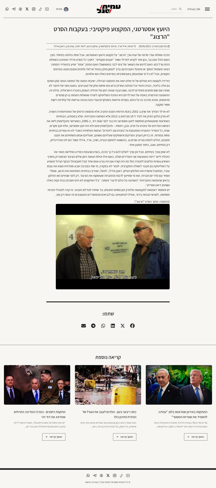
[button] (132, 326)
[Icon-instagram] (33, 9)
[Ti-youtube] (47, 9)
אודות (59, 9)
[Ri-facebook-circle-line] (20, 9)
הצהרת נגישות (92, 482)
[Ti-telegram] (13, 9)
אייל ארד (122, 46)
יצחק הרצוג (92, 46)
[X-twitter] (27, 9)
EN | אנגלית (193, 9)
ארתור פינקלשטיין (108, 46)
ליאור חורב (80, 46)
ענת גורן (70, 46)
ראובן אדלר (59, 46)
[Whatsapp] (7, 9)
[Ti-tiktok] (40, 9)
